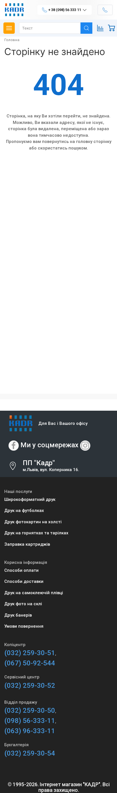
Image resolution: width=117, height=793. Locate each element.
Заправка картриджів (27, 544)
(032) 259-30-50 (29, 710)
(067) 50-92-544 (29, 663)
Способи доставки (23, 581)
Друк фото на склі (23, 603)
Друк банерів (18, 615)
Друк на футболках (24, 510)
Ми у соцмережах (49, 445)
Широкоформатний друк (29, 499)
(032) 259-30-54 (29, 753)
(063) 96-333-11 (29, 731)
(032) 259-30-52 (29, 685)
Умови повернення (23, 626)
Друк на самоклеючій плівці (33, 592)
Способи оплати (21, 570)
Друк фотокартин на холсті (33, 521)
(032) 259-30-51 (29, 653)
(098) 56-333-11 (29, 721)
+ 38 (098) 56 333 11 (64, 10)
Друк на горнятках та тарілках (36, 532)
